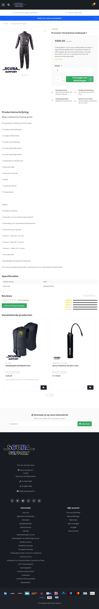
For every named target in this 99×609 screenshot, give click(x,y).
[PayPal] (92, 593)
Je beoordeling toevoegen (14, 305)
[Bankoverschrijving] (13, 593)
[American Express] (5, 593)
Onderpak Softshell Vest (18, 365)
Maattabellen (26, 582)
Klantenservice (25, 527)
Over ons (25, 512)
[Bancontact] (85, 593)
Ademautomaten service (26, 535)
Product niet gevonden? (25, 571)
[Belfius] (20, 593)
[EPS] (42, 593)
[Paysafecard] (42, 597)
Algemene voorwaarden (26, 516)
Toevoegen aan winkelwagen (79, 79)
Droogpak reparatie (25, 549)
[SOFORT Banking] (34, 593)
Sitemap (26, 531)
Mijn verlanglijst (73, 523)
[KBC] (63, 593)
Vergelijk (73, 527)
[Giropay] (49, 593)
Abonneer (85, 424)
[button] (22, 74)
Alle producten (73, 531)
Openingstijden (25, 568)
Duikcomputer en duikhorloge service (25, 538)
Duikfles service (26, 542)
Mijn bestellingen (73, 516)
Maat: (58, 65)
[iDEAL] (56, 593)
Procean (55, 29)
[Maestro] (71, 593)
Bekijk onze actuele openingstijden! (49, 18)
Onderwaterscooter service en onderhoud (25, 553)
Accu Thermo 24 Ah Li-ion (65, 365)
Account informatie (73, 512)
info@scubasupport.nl (26, 491)
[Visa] (49, 597)
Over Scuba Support (25, 564)
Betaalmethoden (26, 523)
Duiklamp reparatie (26, 546)
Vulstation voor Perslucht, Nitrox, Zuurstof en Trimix (25, 560)
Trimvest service (26, 557)
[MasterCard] (78, 593)
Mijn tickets (73, 520)
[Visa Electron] (57, 597)
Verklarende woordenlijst (25, 579)
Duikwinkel (26, 575)
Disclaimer (25, 520)
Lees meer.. (59, 59)
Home (6, 23)
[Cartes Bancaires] (27, 593)
